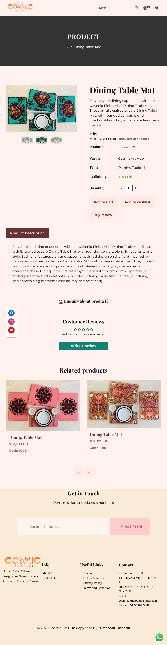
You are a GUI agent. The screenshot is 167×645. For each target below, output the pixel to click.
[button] (89, 472)
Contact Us (49, 578)
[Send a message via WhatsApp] (159, 637)
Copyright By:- (103, 628)
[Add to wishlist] (10, 391)
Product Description (27, 233)
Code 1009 (127, 147)
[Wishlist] (157, 8)
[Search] (136, 8)
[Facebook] (114, 8)
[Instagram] (121, 8)
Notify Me (133, 526)
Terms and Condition (96, 588)
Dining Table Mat (25, 437)
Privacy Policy (92, 583)
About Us (48, 573)
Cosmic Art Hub (131, 158)
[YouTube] (128, 8)
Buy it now (103, 215)
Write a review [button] (83, 346)
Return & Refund (94, 578)
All (67, 47)
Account (88, 573)
